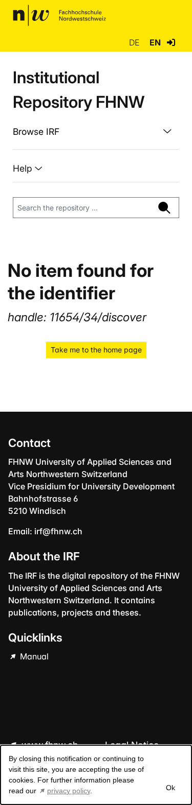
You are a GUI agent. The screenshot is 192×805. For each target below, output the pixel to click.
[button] (171, 42)
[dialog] (96, 775)
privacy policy (68, 791)
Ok (170, 788)
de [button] (135, 42)
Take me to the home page (96, 349)
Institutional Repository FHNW (78, 89)
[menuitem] (96, 132)
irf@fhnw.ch (58, 531)
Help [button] (24, 168)
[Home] (59, 15)
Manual (33, 656)
